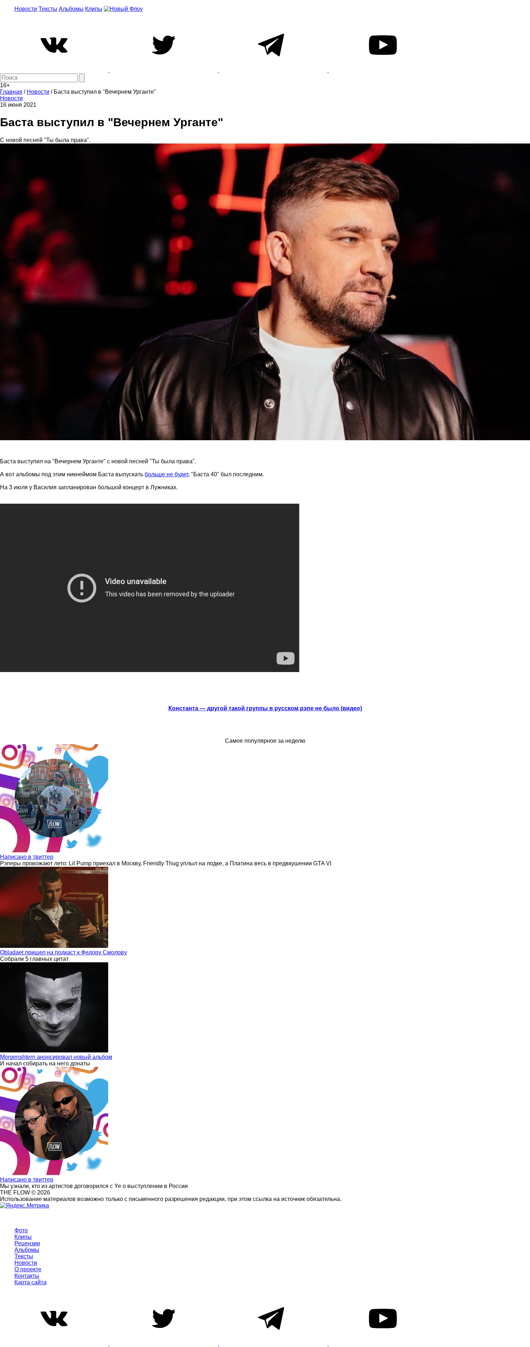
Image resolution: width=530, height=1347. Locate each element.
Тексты (48, 9)
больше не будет (166, 474)
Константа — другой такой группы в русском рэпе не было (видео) (265, 708)
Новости (25, 9)
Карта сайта (30, 1282)
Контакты (26, 1276)
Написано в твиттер (26, 857)
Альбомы (71, 9)
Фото (21, 1230)
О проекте (27, 1269)
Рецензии (27, 1243)
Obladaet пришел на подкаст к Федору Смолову (63, 952)
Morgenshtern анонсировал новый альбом (56, 1057)
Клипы (93, 9)
